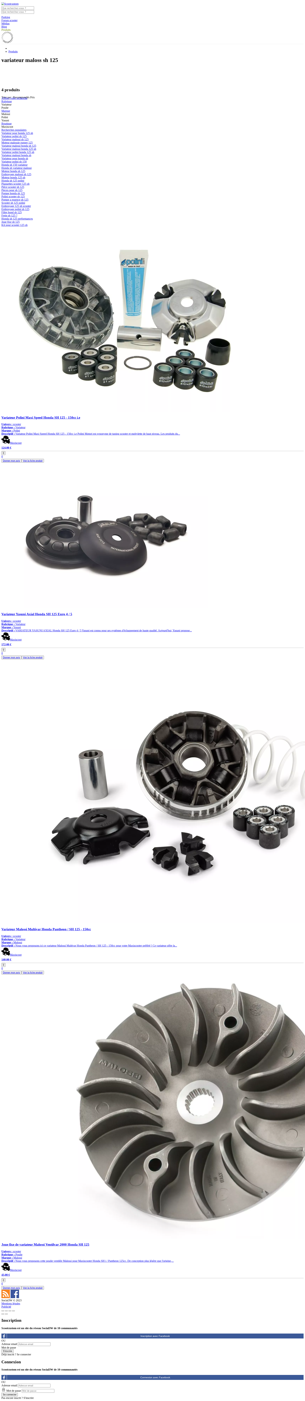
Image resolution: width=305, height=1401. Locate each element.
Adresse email (9, 1344)
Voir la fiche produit (33, 460)
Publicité (6, 1306)
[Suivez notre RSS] (6, 1297)
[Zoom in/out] (13, 1310)
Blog (4, 26)
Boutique (6, 123)
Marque (5, 110)
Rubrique (6, 101)
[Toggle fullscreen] (9, 1310)
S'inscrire (28, 1397)
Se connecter (24, 1354)
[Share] (6, 1310)
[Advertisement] (152, 75)
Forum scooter (9, 20)
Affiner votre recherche (14, 98)
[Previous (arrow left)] (2, 1314)
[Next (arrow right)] (6, 1314)
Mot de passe (8, 1347)
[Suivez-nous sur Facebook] (15, 1297)
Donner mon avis (11, 460)
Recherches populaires (13, 129)
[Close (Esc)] (2, 1310)
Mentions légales (10, 1303)
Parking (5, 17)
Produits (6, 29)
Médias (5, 23)
